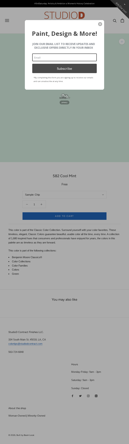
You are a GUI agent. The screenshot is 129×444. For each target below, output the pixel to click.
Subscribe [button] (64, 68)
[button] (100, 24)
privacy (64, 102)
